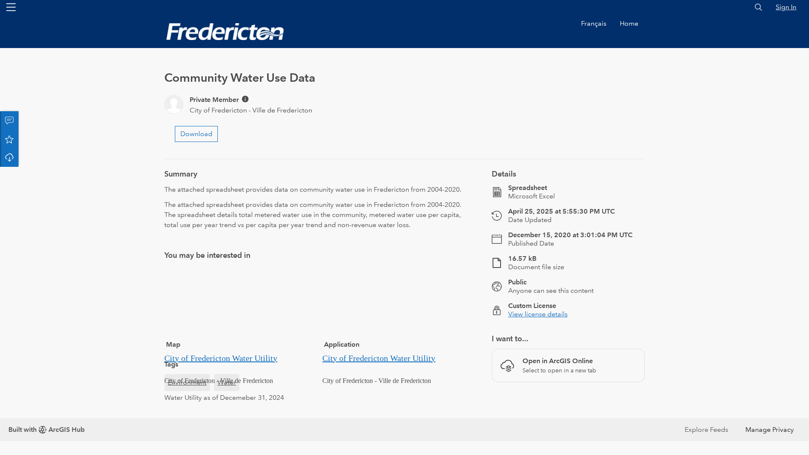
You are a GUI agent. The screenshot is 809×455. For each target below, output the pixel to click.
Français (593, 23)
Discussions (9, 120)
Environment (187, 382)
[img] (245, 99)
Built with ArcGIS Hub (46, 430)
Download (9, 157)
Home (629, 23)
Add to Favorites (9, 139)
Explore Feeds (706, 430)
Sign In (786, 7)
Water (226, 382)
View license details (538, 314)
